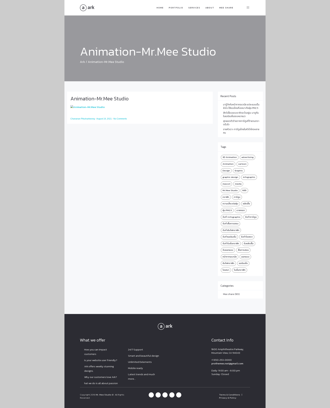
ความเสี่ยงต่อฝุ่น (230, 203)
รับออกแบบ (228, 250)
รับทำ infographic (231, 217)
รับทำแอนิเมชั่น (229, 236)
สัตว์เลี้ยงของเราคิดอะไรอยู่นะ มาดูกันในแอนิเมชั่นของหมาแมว (241, 114)
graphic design (230, 177)
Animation (228, 164)
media (238, 183)
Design (226, 170)
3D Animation (230, 157)
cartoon (242, 164)
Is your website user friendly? (100, 360)
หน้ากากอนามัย (230, 256)
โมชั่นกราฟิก (239, 270)
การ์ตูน (237, 197)
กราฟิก (226, 197)
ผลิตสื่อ (246, 203)
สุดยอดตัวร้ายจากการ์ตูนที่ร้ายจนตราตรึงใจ (241, 122)
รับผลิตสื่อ (249, 243)
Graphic (239, 170)
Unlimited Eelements (140, 362)
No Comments (120, 119)
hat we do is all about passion (101, 383)
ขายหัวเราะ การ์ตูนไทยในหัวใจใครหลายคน (241, 131)
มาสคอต (240, 210)
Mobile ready (135, 368)
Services (194, 7)
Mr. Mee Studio (103, 394)
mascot (226, 183)
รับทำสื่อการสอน (230, 223)
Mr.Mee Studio (230, 190)
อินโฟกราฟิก (228, 263)
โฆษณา (226, 270)
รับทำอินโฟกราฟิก (231, 230)
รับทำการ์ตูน (251, 217)
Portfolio (176, 7)
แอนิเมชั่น (243, 263)
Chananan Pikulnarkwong (82, 119)
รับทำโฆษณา (247, 236)
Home (160, 7)
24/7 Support (135, 349)
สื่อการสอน (243, 250)
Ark (82, 61)
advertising (247, 157)
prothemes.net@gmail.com (227, 363)
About (209, 7)
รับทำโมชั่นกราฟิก (231, 243)
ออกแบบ (245, 256)
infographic (249, 177)
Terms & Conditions (229, 394)
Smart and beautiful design (143, 356)
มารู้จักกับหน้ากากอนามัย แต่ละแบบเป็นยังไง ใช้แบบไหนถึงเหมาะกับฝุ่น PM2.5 (241, 106)
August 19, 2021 (104, 119)
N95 (244, 190)
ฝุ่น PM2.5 (227, 210)
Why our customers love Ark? (100, 377)
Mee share (226, 7)
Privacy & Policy (227, 397)
